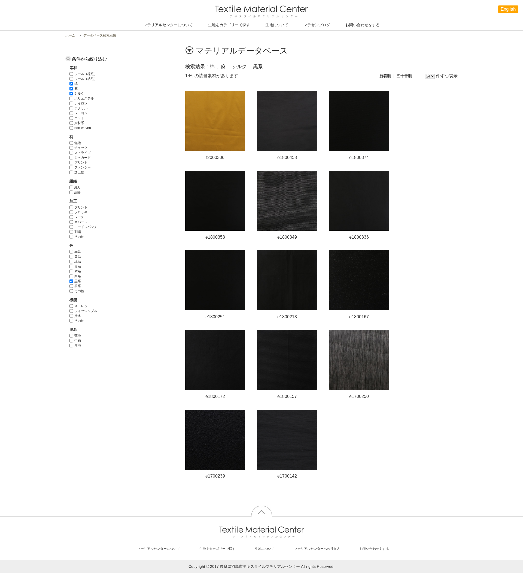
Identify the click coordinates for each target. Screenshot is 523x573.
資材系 (79, 123)
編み (77, 192)
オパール (80, 222)
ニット (79, 118)
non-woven (82, 128)
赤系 (77, 252)
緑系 (77, 261)
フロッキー (82, 212)
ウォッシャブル (85, 311)
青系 (77, 266)
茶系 (77, 286)
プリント (80, 162)
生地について (276, 25)
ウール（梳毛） (85, 74)
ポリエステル (84, 98)
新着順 (385, 76)
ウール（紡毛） (85, 79)
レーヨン (80, 113)
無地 (77, 143)
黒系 (77, 281)
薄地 (77, 336)
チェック (80, 148)
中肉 (77, 341)
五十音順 (404, 76)
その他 (79, 237)
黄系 (77, 257)
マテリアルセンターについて (168, 25)
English (508, 9)
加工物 (79, 172)
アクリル (80, 108)
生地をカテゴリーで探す (217, 548)
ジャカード (82, 158)
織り (77, 187)
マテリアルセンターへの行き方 (317, 548)
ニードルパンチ (85, 227)
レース (79, 217)
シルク (79, 93)
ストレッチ (82, 306)
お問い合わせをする (362, 25)
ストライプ (82, 153)
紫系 (77, 271)
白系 (77, 276)
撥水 (77, 316)
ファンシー (82, 167)
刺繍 (77, 232)
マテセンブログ (316, 25)
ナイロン (80, 103)
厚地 (77, 345)
